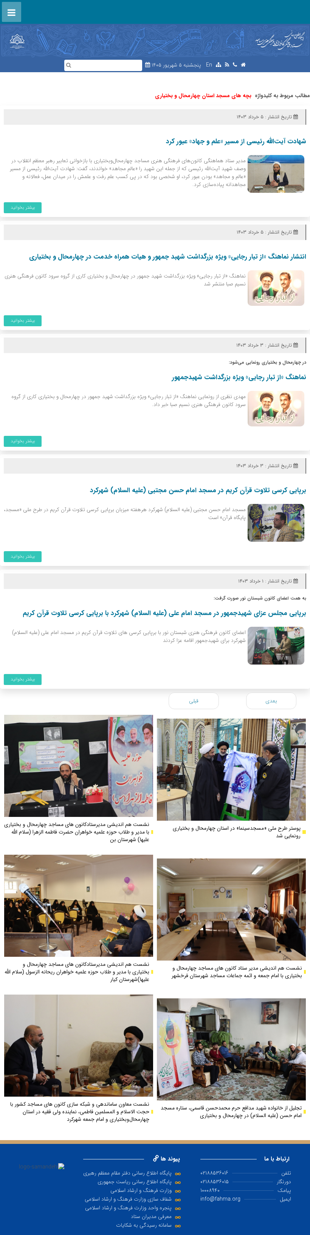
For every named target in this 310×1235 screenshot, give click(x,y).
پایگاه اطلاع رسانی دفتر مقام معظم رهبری (127, 1173)
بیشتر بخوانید (23, 207)
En (209, 65)
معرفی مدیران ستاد (151, 1216)
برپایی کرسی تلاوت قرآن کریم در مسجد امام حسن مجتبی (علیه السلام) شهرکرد (198, 490)
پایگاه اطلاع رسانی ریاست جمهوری (135, 1182)
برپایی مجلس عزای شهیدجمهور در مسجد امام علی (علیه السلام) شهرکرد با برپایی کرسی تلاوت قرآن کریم (164, 613)
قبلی (193, 701)
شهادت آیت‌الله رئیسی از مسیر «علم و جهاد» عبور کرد (236, 141)
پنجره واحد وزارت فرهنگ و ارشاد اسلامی (128, 1208)
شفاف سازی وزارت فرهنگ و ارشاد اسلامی (128, 1199)
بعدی (271, 701)
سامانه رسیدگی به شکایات (144, 1225)
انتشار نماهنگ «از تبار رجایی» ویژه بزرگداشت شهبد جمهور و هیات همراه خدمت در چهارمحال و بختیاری (167, 257)
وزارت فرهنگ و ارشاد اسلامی (141, 1190)
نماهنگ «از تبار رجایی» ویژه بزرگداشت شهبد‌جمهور (239, 377)
